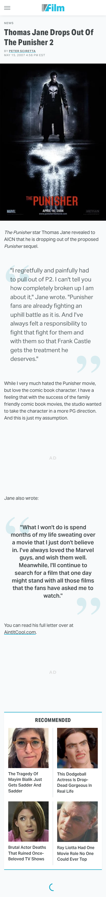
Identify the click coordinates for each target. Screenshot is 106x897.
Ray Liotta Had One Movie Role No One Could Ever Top (75, 853)
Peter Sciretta (22, 51)
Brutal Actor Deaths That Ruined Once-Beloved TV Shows (27, 853)
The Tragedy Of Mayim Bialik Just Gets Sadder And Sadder (25, 782)
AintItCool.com (20, 632)
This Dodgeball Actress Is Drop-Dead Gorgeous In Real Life (74, 782)
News (9, 23)
